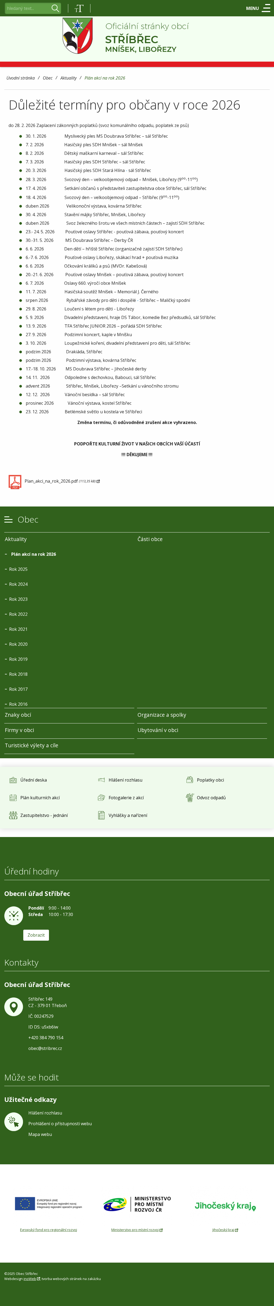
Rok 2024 (18, 584)
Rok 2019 (18, 659)
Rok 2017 (18, 689)
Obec (47, 78)
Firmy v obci (19, 730)
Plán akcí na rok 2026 (105, 78)
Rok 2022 (18, 614)
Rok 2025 (18, 569)
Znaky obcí (18, 714)
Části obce (150, 539)
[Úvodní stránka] (137, 36)
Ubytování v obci (158, 730)
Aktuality (68, 78)
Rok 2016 (18, 704)
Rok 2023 (18, 599)
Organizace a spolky (162, 714)
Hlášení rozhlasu (45, 1113)
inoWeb (30, 1278)
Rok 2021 (18, 629)
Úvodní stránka (20, 78)
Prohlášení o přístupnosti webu (60, 1124)
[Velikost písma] (79, 8)
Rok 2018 (18, 674)
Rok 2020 (18, 644)
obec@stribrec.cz (45, 1048)
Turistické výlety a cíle (31, 745)
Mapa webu (40, 1134)
